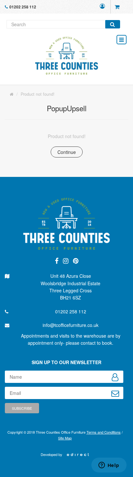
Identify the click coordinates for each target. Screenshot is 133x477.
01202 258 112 (22, 7)
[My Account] (102, 7)
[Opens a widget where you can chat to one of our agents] (109, 466)
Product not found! (38, 94)
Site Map (65, 437)
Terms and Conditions (104, 432)
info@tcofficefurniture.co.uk (70, 325)
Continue (66, 152)
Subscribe (22, 408)
